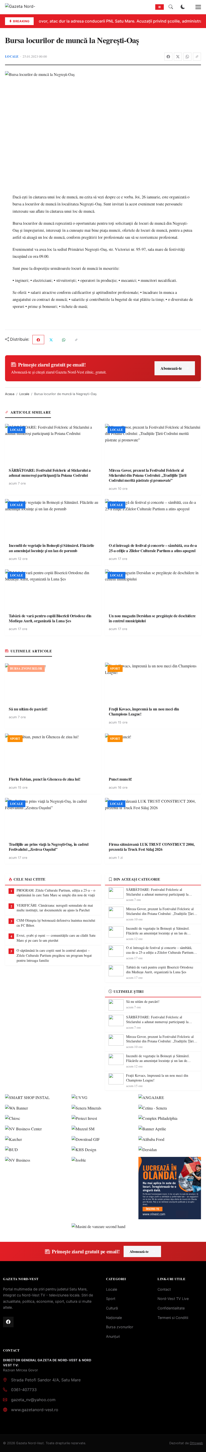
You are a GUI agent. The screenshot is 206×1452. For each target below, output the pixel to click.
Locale (12, 56)
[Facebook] (168, 57)
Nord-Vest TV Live (173, 1298)
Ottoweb (196, 1443)
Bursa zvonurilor (119, 1327)
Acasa (9, 394)
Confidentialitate (171, 1308)
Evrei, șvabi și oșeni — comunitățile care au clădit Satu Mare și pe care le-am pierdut (56, 938)
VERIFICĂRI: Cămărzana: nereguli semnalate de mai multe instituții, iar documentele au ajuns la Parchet (55, 908)
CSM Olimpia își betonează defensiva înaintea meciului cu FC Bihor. (56, 923)
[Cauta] (171, 7)
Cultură (112, 1308)
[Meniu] (195, 7)
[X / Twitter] (178, 57)
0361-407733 (24, 1389)
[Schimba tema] (183, 7)
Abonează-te (171, 368)
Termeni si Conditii (173, 1317)
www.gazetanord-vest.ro (34, 1409)
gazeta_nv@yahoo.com (33, 1399)
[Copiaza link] (197, 57)
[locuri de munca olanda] (169, 1188)
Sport (110, 1298)
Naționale (114, 1317)
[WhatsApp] (187, 57)
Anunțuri (113, 1336)
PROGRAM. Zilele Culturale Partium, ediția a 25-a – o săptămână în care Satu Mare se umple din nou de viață (56, 893)
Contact (164, 1289)
